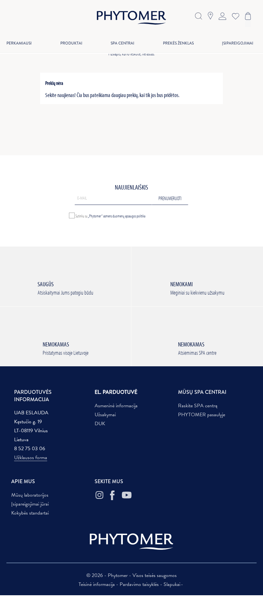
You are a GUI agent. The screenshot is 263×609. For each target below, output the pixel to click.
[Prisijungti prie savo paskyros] (222, 15)
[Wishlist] (234, 16)
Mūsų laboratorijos (29, 495)
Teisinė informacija (97, 584)
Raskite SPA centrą (197, 406)
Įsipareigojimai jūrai (30, 504)
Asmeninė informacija (116, 406)
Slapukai (172, 584)
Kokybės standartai (30, 513)
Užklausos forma (30, 457)
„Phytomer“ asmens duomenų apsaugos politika (116, 215)
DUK (100, 423)
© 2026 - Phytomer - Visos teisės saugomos (131, 575)
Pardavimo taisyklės (140, 584)
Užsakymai (105, 414)
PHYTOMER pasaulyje (201, 414)
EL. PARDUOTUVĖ (116, 392)
